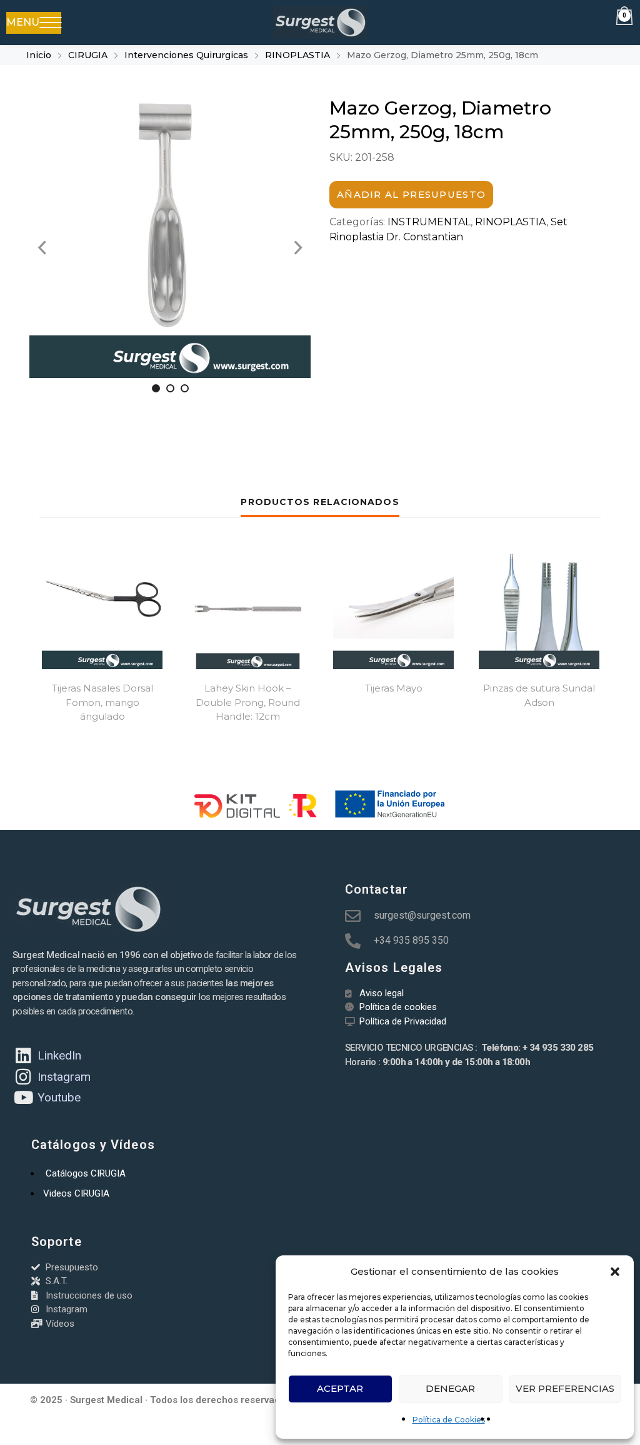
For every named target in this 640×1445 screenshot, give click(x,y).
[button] (615, 1271)
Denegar (450, 1388)
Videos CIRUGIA (76, 1193)
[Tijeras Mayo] (393, 608)
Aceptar (340, 1388)
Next (298, 247)
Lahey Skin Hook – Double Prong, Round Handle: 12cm (248, 702)
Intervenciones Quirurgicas (186, 55)
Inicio (38, 55)
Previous (41, 247)
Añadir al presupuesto (411, 194)
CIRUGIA (88, 55)
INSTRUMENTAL (429, 222)
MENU (22, 22)
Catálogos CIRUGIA (86, 1173)
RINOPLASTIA (297, 55)
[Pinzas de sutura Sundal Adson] (539, 608)
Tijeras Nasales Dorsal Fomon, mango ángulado (102, 702)
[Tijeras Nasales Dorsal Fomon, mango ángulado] (102, 608)
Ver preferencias (565, 1388)
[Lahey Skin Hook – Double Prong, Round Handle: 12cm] (248, 608)
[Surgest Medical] (319, 22)
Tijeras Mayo (393, 688)
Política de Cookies (448, 1419)
